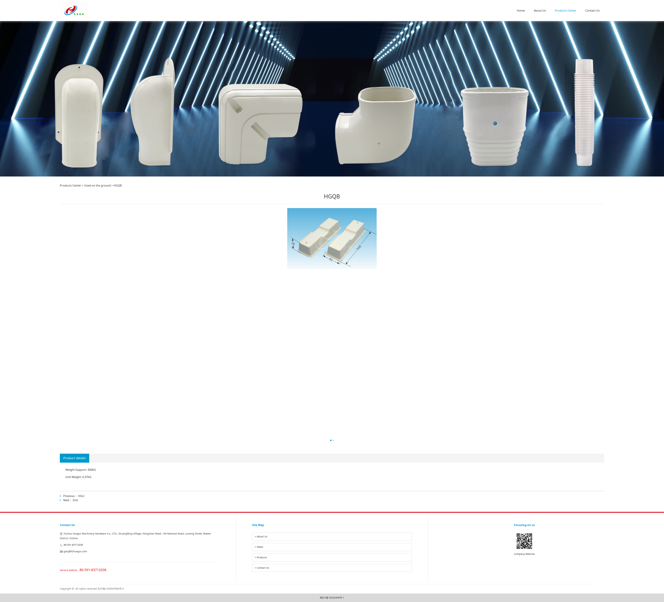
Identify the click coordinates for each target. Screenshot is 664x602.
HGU (81, 496)
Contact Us (592, 10)
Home (521, 10)
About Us (540, 10)
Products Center (565, 10)
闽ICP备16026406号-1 (332, 597)
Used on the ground (97, 185)
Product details (74, 458)
